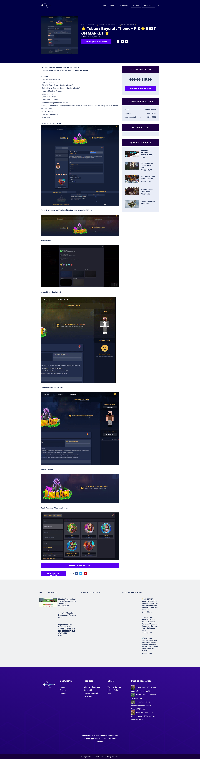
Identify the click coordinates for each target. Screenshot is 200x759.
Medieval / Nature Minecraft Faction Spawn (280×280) (141, 705)
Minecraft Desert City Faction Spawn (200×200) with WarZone (143, 715)
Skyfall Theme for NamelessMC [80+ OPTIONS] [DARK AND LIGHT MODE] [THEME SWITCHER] (66, 629)
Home (83, 25)
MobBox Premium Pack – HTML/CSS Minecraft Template (67, 601)
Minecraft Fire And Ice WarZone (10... (148, 178)
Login (136, 5)
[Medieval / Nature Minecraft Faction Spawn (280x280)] (133, 702)
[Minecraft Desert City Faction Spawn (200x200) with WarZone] (133, 712)
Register (149, 5)
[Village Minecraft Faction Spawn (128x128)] (133, 687)
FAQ (109, 693)
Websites (86, 37)
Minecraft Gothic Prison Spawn (147, 190)
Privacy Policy (113, 690)
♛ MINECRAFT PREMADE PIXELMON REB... (147, 153)
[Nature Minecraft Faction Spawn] (133, 695)
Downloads (90, 25)
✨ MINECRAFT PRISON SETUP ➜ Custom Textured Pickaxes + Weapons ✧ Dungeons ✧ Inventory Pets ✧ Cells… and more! (150, 624)
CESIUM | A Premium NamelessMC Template (67, 614)
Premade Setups (90, 693)
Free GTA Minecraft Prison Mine (148, 202)
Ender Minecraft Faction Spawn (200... (147, 165)
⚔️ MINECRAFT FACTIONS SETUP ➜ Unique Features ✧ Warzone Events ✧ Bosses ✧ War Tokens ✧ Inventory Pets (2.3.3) (150, 644)
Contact (63, 693)
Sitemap (63, 690)
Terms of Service (114, 687)
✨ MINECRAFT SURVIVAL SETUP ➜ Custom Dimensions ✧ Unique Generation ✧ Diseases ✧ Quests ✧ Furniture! (150, 604)
